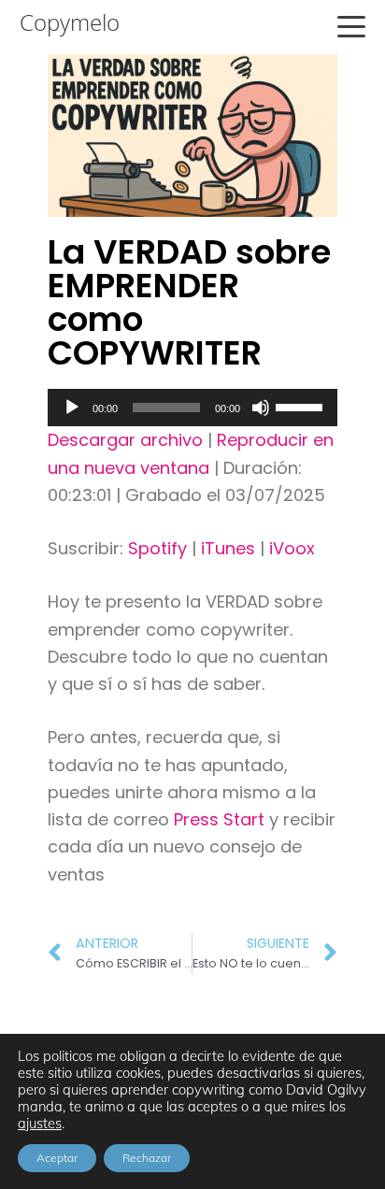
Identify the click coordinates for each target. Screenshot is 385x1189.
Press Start (221, 819)
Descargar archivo (125, 439)
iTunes (228, 548)
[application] (192, 407)
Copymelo (70, 22)
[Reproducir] (72, 407)
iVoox (292, 548)
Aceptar (57, 1158)
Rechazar (146, 1158)
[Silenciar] (260, 407)
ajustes (40, 1123)
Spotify (157, 548)
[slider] (302, 406)
